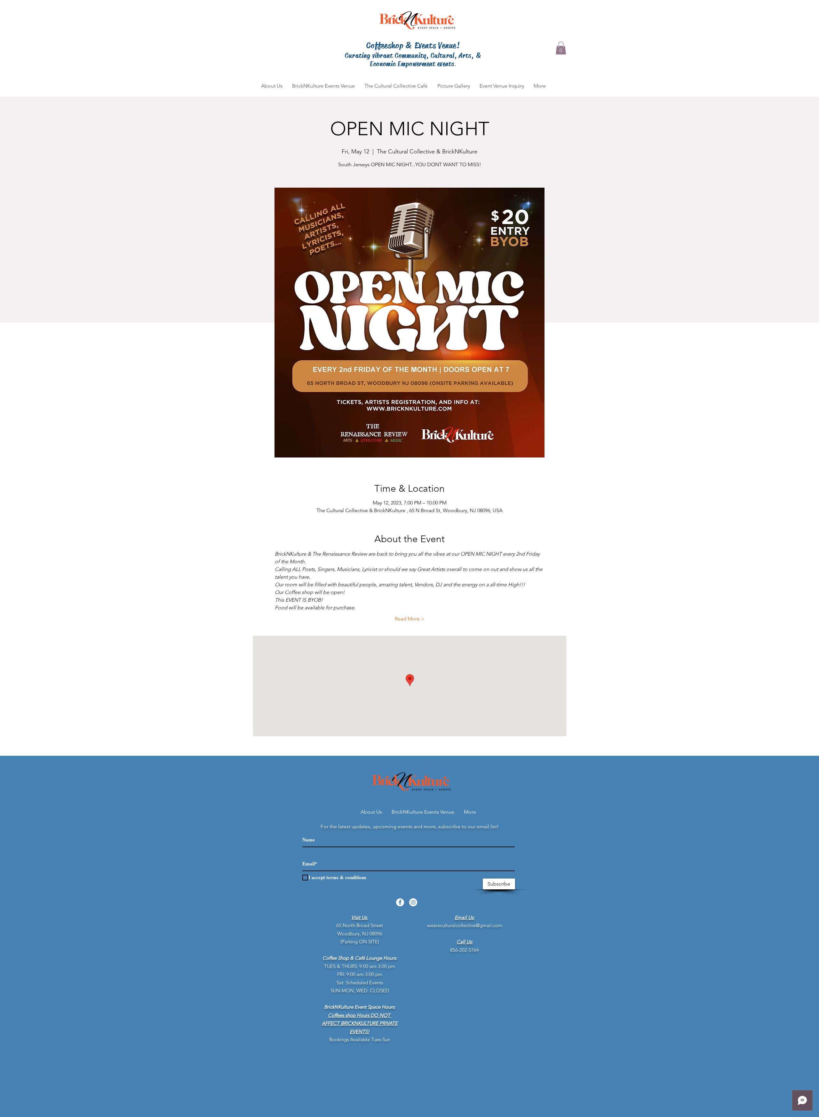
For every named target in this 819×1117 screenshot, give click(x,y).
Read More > (410, 619)
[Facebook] (400, 902)
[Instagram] (413, 902)
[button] (560, 48)
